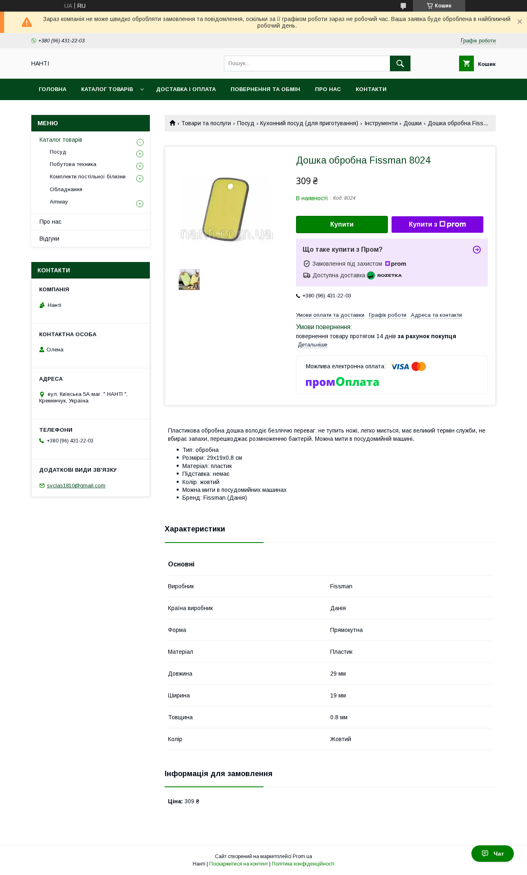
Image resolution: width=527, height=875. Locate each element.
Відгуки (49, 238)
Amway (59, 202)
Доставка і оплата (186, 89)
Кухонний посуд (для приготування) (309, 123)
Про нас (328, 89)
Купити (342, 224)
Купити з (423, 224)
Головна (52, 89)
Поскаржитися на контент (238, 864)
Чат (499, 853)
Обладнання (66, 189)
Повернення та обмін (265, 89)
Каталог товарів (107, 89)
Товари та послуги (206, 123)
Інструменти (381, 123)
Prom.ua (302, 856)
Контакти (371, 89)
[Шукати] (400, 63)
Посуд (245, 123)
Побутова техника (73, 164)
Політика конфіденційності (303, 864)
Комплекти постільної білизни (88, 176)
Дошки (412, 123)
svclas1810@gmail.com (76, 485)
